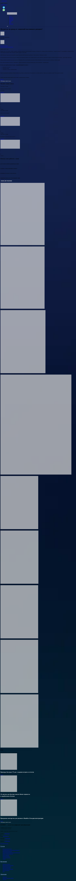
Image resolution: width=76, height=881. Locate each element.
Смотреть (2, 92)
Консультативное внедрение (8, 865)
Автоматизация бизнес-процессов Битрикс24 (11, 852)
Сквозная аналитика (6, 857)
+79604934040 (7, 833)
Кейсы (10, 21)
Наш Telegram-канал (4, 843)
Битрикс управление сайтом (8, 878)
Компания (11, 23)
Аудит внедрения (6, 870)
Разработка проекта (6, 864)
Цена (4, 871)
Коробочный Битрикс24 (7, 851)
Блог (10, 22)
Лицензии (11, 20)
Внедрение (11, 17)
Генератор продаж (6, 856)
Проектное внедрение (7, 866)
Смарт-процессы (6, 855)
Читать (1, 774)
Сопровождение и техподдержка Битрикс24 (11, 850)
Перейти (2, 79)
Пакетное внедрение (7, 867)
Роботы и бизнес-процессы (8, 853)
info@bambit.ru (6, 836)
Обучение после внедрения (8, 869)
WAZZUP (4, 879)
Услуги (10, 16)
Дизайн (4, 858)
